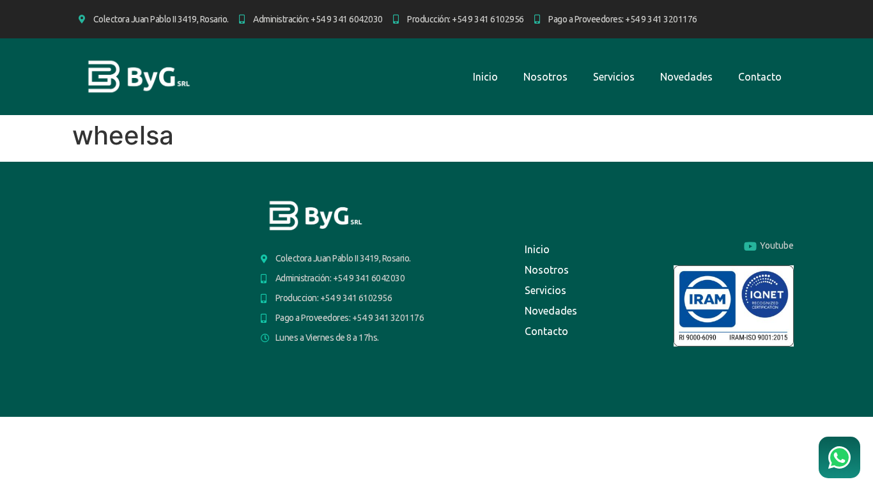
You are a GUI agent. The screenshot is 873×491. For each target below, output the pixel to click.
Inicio (485, 76)
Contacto (760, 76)
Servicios (614, 76)
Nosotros (545, 76)
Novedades (686, 76)
